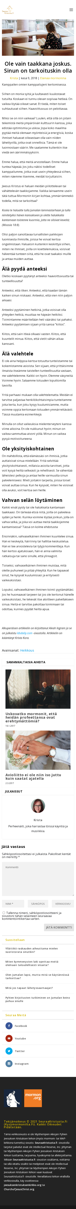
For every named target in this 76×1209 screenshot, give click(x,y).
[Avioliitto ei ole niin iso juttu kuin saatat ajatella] (38, 750)
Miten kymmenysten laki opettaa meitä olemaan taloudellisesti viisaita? (32, 963)
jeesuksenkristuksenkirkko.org (22, 1185)
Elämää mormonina (53, 78)
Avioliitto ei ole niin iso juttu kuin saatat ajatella (33, 776)
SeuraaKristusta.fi (46, 1142)
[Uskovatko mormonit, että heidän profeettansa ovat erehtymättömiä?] (38, 689)
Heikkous (27, 650)
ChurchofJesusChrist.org (19, 1189)
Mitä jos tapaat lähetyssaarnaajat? (29, 988)
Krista (14, 78)
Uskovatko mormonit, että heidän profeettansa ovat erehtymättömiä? (31, 717)
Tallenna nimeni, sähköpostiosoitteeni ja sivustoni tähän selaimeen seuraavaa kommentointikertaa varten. (31, 916)
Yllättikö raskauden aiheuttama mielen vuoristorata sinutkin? (31, 950)
